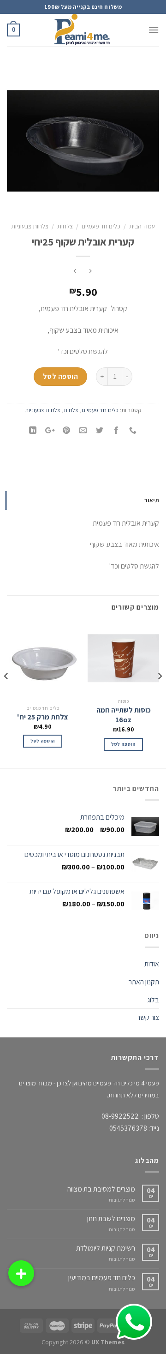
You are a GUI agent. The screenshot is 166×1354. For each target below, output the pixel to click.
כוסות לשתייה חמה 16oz (123, 715)
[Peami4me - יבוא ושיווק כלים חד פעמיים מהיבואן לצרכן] (83, 30)
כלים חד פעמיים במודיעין (101, 1277)
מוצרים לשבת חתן (111, 1218)
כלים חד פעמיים (101, 226)
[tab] (83, 500)
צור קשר (148, 1017)
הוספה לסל (60, 376)
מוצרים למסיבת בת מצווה (101, 1189)
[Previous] (159, 694)
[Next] (6, 694)
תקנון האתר (144, 982)
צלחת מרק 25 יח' (42, 717)
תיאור (151, 500)
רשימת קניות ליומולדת (105, 1248)
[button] (21, 1273)
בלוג (153, 1000)
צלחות (65, 226)
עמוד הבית (142, 226)
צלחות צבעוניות (29, 226)
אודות (151, 964)
